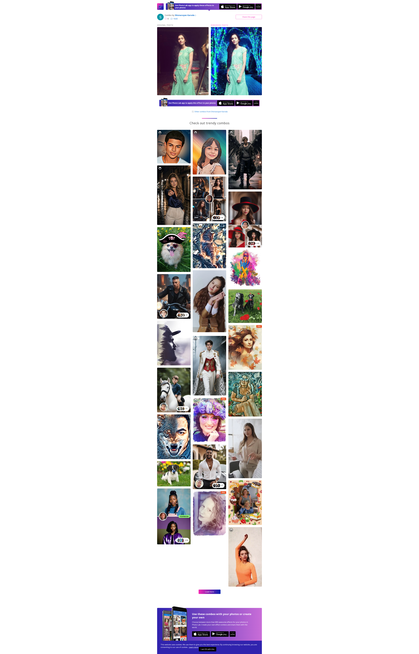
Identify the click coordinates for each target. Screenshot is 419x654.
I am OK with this (207, 649)
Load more (209, 592)
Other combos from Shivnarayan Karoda (210, 111)
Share (248, 17)
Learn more (193, 647)
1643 (175, 18)
